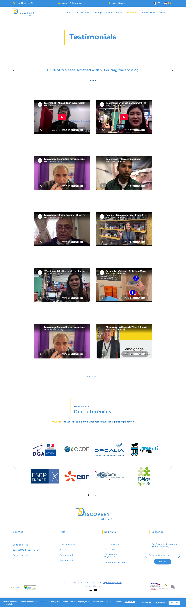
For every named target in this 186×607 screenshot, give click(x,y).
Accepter (174, 602)
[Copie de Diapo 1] (88, 495)
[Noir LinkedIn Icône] (90, 590)
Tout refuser (160, 602)
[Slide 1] (90, 80)
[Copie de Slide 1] (93, 80)
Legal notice (108, 583)
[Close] (182, 602)
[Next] (169, 70)
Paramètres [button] (146, 602)
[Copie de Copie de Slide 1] (95, 80)
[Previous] (16, 70)
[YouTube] (95, 590)
